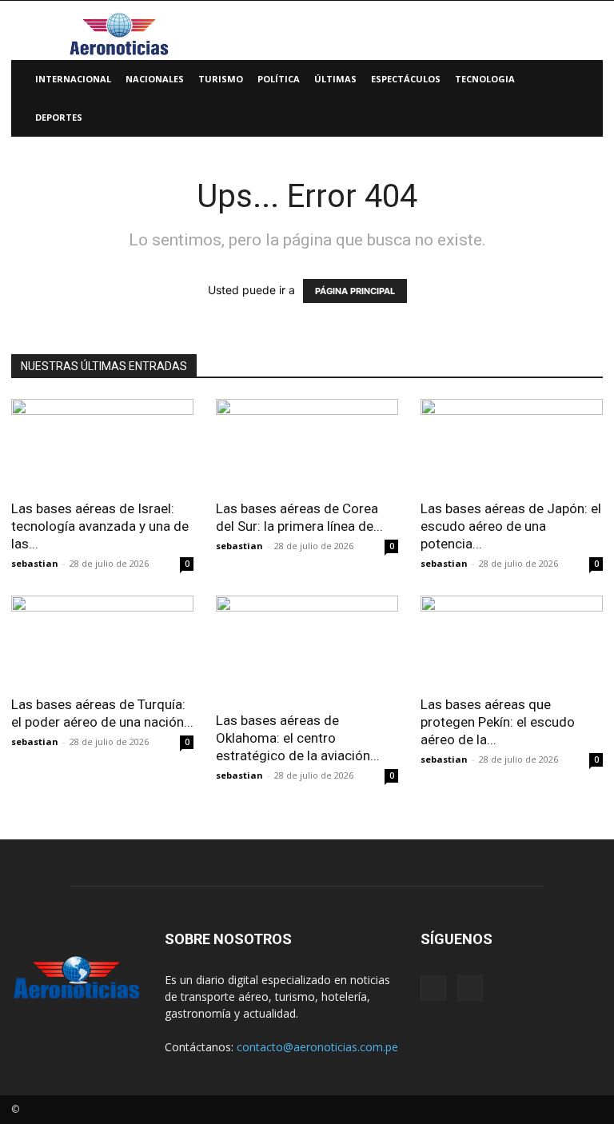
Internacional (73, 79)
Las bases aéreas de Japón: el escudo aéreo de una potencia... (511, 526)
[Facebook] (433, 988)
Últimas (335, 79)
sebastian (34, 563)
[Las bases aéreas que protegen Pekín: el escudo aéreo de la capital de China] (512, 641)
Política (278, 79)
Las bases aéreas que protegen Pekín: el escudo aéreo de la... (498, 721)
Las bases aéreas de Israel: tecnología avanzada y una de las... (100, 526)
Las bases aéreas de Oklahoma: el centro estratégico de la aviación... (298, 737)
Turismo (220, 79)
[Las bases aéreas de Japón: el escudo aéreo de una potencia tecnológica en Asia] (512, 444)
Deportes (58, 117)
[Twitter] (470, 988)
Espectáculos (406, 79)
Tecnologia (485, 79)
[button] (583, 79)
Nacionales (155, 79)
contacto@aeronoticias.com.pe (317, 1046)
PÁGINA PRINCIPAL (355, 291)
